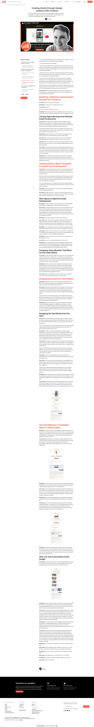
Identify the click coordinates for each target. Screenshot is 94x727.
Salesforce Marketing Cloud (37, 710)
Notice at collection (41, 725)
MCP (34, 705)
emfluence (55, 59)
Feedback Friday (8, 707)
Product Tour (22, 704)
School (6, 705)
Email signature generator (9, 712)
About (6, 704)
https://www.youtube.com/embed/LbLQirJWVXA (48, 109)
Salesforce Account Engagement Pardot (35, 713)
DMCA (33, 718)
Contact (6, 709)
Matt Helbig (44, 669)
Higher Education (23, 710)
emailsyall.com (65, 647)
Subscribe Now (19, 691)
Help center (22, 707)
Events (6, 708)
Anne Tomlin (62, 92)
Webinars (21, 705)
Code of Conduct (8, 711)
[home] (4, 2)
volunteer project (24, 717)
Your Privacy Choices (50, 725)
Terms (22, 718)
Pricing (72, 1)
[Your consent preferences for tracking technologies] (92, 725)
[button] (46, 2)
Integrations (34, 709)
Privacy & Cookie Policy (28, 718)
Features (33, 704)
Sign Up (89, 1)
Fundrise (64, 111)
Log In (84, 1)
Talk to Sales (78, 1)
